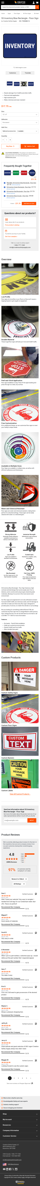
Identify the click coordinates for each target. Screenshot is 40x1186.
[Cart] (37, 3)
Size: (3, 111)
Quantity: (4, 136)
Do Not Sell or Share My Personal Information (23, 1175)
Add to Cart (31, 146)
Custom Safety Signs (9, 693)
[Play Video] (23, 84)
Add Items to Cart (29, 203)
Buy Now (9, 146)
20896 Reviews (13, 862)
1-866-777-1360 (19, 245)
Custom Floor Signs (9, 725)
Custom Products (11, 657)
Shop (5, 1114)
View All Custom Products (19, 794)
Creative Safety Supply (19, 1177)
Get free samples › (11, 236)
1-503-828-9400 (15, 1156)
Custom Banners (7, 758)
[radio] (29, 854)
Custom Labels (7, 791)
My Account (7, 1119)
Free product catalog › (12, 225)
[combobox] (20, 7)
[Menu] (3, 2)
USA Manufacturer (13, 1164)
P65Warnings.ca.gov (10, 157)
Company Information (11, 1130)
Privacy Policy (8, 1175)
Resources (7, 1125)
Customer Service (9, 1136)
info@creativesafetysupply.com (20, 247)
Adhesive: (4, 119)
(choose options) (16, 184)
